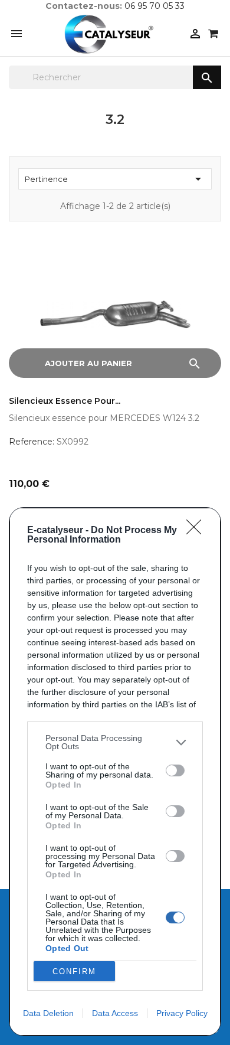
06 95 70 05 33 (154, 6)
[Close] (197, 531)
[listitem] (115, 742)
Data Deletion (48, 1013)
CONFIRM (74, 971)
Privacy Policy (182, 1013)
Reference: (31, 441)
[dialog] (115, 772)
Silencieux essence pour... (64, 401)
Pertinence (115, 179)
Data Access (115, 1013)
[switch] (175, 770)
